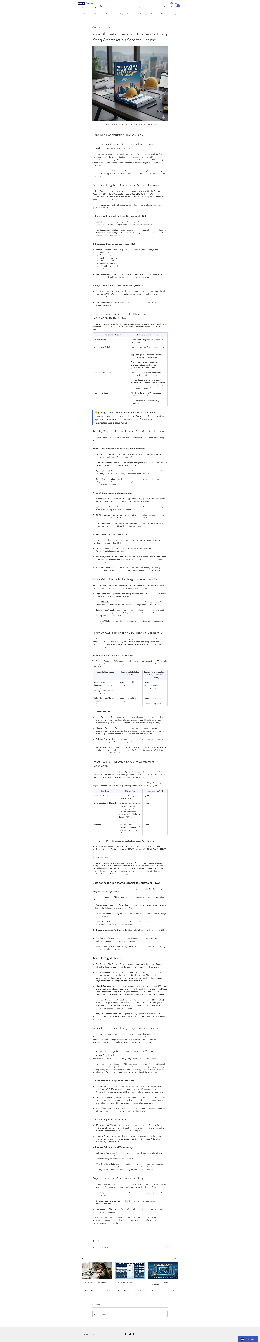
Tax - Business (106, 14)
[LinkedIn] (134, 1334)
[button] (178, 5)
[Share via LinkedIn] (103, 1241)
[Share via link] (108, 1241)
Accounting (119, 14)
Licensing (154, 14)
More (163, 14)
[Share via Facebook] (93, 1241)
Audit (128, 14)
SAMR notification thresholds (129, 1282)
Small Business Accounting (95, 1282)
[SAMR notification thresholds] (130, 1270)
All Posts (85, 14)
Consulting (143, 14)
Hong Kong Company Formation (159, 1283)
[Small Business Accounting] (97, 1270)
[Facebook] (125, 1334)
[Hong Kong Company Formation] (163, 1270)
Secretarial (95, 14)
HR (135, 14)
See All (175, 1258)
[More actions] (166, 28)
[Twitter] (129, 1334)
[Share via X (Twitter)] (98, 1241)
